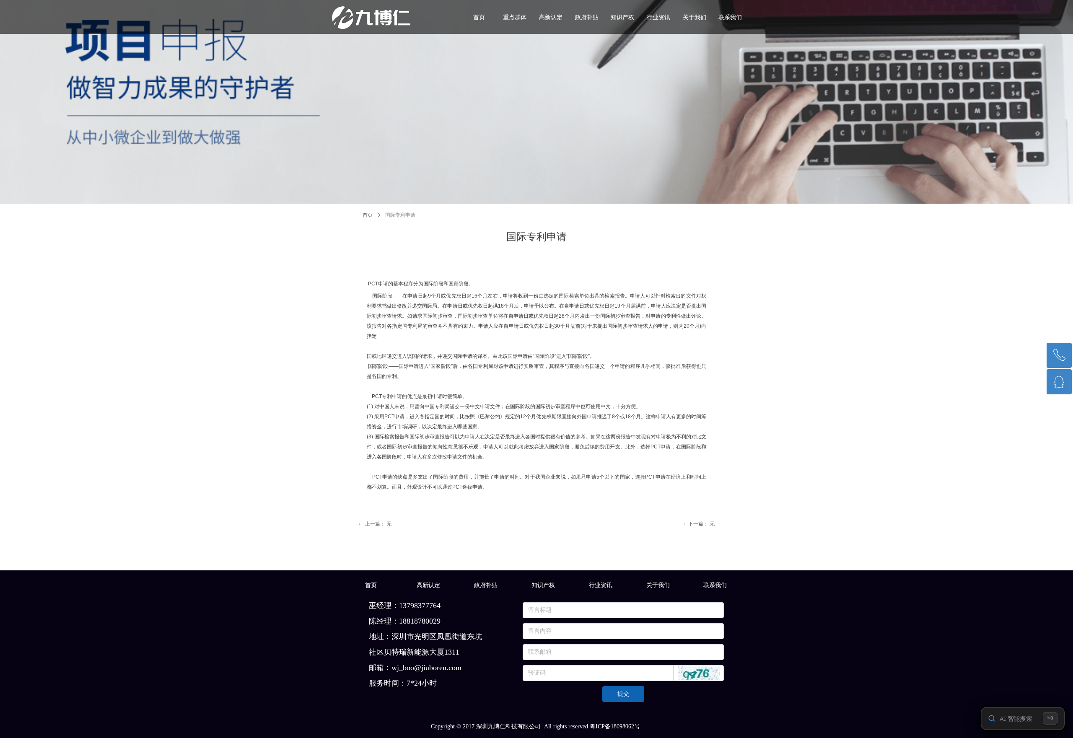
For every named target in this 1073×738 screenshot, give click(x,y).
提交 (623, 694)
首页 (368, 215)
